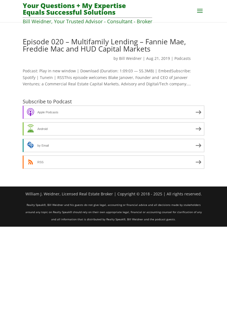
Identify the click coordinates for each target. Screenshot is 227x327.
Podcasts (182, 58)
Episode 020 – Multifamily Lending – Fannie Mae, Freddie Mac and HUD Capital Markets (104, 45)
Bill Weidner (130, 58)
